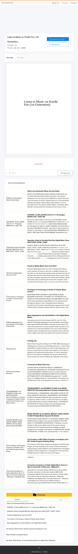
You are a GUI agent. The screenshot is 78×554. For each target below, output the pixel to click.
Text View (20, 57)
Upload (74, 3)
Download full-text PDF (58, 39)
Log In (65, 3)
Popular (61, 499)
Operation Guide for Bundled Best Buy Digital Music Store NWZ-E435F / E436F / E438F (48, 241)
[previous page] (6, 173)
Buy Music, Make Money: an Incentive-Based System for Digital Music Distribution (30, 540)
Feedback (45, 552)
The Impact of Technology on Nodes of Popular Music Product (46, 291)
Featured (17, 499)
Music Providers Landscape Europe (17, 535)
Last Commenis (39, 499)
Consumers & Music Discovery (38, 364)
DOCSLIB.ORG (7, 2)
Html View (9, 57)
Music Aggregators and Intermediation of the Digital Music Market (48, 316)
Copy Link (66, 173)
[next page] (15, 173)
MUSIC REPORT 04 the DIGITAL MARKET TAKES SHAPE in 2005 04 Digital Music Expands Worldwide (48, 415)
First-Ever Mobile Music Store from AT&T (42, 266)
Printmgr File (32, 341)
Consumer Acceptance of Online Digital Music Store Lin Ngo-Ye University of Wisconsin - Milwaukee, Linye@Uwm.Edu (47, 466)
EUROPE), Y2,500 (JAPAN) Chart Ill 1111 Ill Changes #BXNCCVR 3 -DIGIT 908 (46, 216)
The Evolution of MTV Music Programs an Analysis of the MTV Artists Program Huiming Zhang (47, 440)
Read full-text (55, 44)
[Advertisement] (39, 19)
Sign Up (56, 3)
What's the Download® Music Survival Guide (43, 191)
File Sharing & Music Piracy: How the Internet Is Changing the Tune (26, 529)
